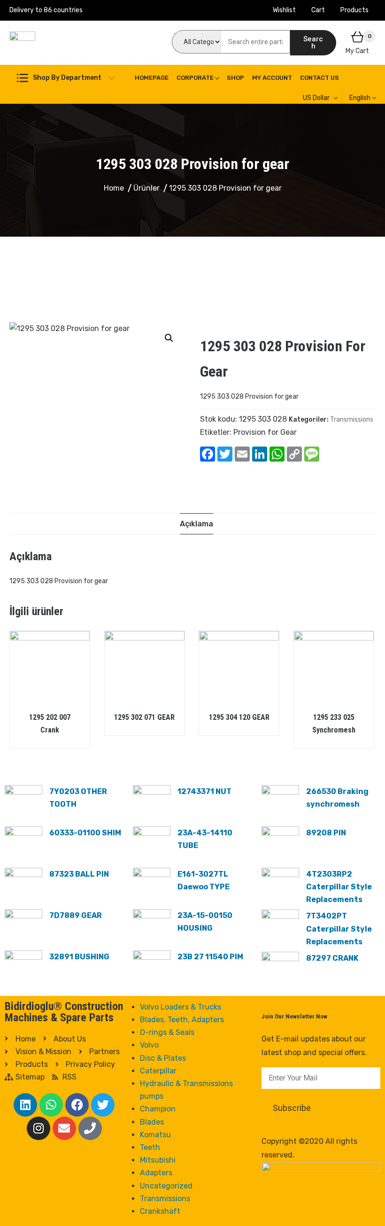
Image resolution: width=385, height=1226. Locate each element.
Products (354, 10)
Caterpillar (158, 1070)
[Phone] (90, 1128)
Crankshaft (160, 1211)
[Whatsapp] (51, 1105)
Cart (318, 10)
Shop (235, 77)
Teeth (150, 1147)
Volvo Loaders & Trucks (180, 1006)
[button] (169, 338)
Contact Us (319, 77)
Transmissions (351, 420)
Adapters (156, 1172)
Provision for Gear (265, 432)
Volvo (149, 1045)
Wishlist (284, 10)
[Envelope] (64, 1128)
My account (272, 77)
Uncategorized (166, 1185)
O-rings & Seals (167, 1032)
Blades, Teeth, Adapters (182, 1019)
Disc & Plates (163, 1058)
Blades (152, 1122)
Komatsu (155, 1134)
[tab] (196, 523)
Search (313, 42)
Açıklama (196, 523)
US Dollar (316, 98)
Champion (158, 1108)
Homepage (152, 77)
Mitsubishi (158, 1160)
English (359, 98)
